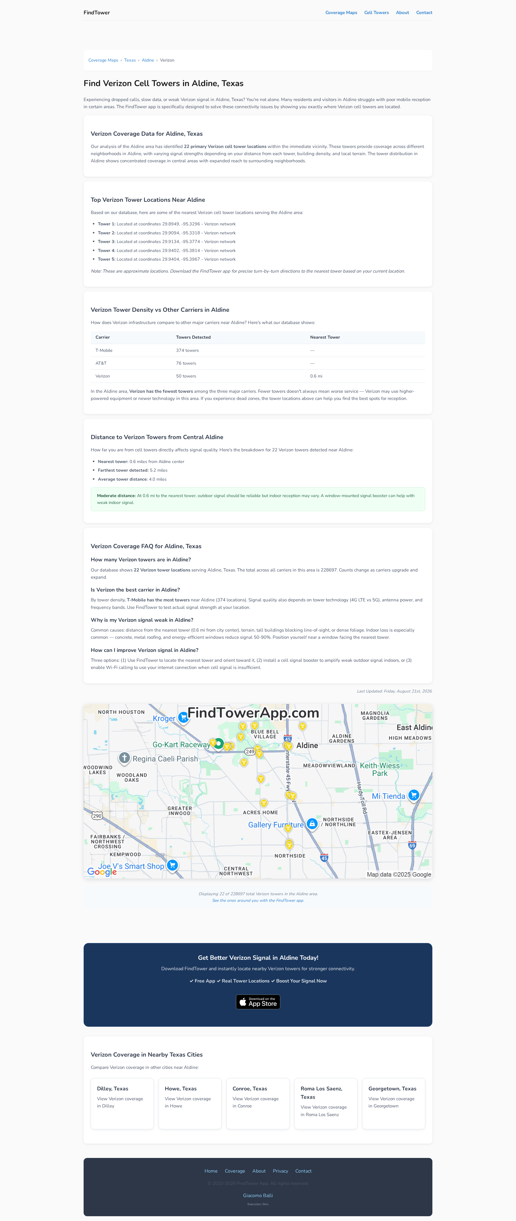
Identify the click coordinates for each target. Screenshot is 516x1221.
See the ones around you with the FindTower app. (258, 900)
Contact (424, 13)
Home (211, 1171)
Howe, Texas (181, 1088)
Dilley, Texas (112, 1088)
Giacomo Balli (258, 1195)
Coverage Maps (341, 13)
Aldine (148, 60)
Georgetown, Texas (392, 1088)
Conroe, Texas (250, 1088)
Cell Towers (376, 13)
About (402, 13)
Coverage (235, 1171)
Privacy (280, 1171)
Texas (130, 60)
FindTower (97, 12)
